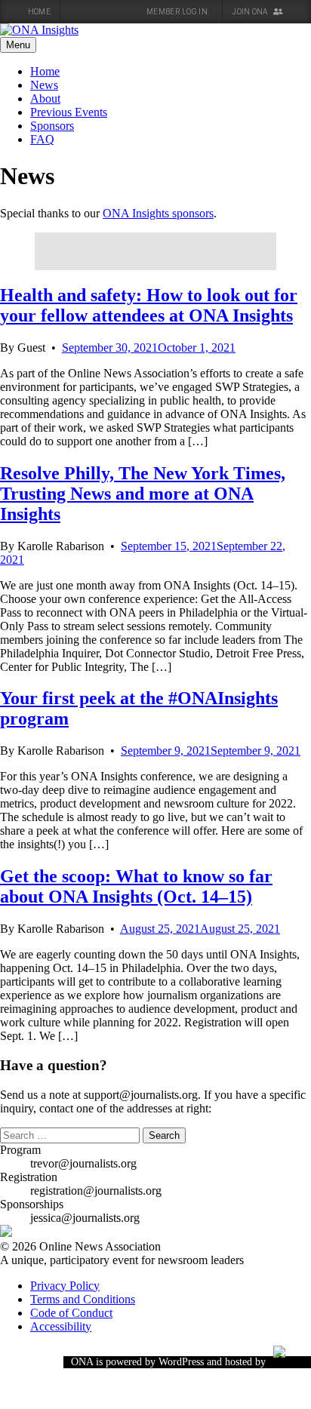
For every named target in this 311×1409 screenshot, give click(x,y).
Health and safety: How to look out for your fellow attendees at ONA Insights (148, 305)
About (45, 98)
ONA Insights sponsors (158, 213)
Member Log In (177, 12)
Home (39, 12)
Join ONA (250, 12)
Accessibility (60, 1326)
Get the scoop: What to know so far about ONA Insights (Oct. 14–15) (136, 886)
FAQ (42, 139)
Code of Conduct (71, 1312)
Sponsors (52, 125)
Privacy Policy (65, 1285)
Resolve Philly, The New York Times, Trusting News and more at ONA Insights (142, 493)
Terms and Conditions (82, 1299)
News (44, 84)
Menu (18, 45)
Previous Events (68, 112)
